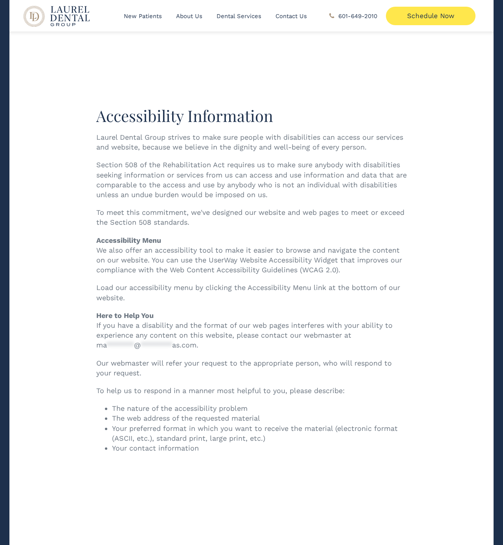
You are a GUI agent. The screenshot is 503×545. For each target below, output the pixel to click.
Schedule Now (430, 16)
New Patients (143, 16)
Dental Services (239, 16)
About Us (189, 16)
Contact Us (291, 16)
